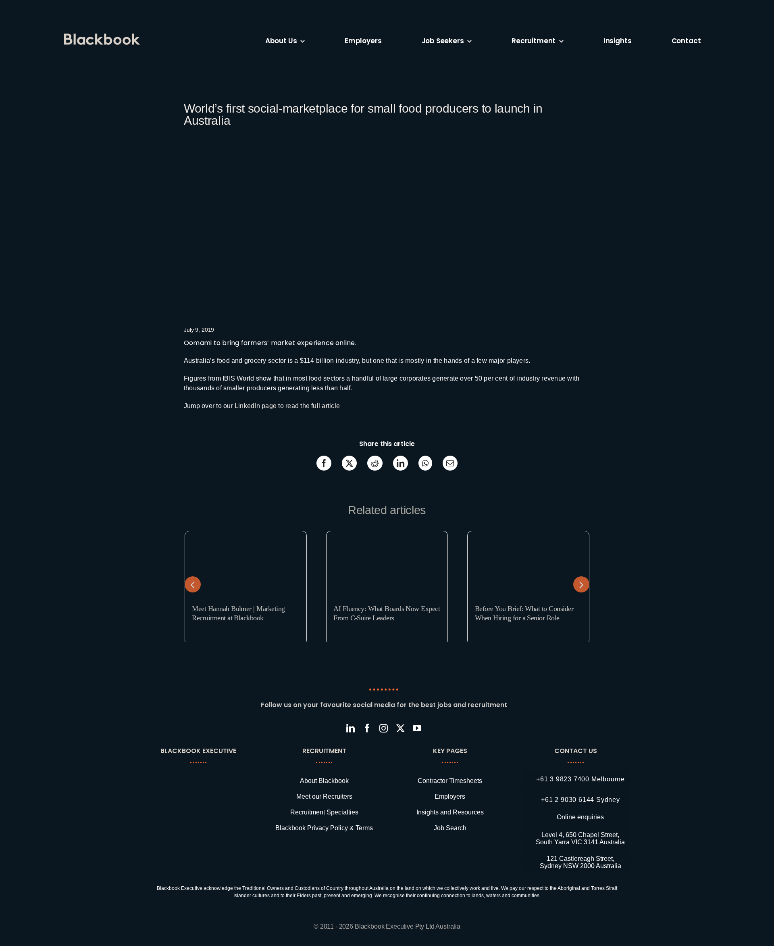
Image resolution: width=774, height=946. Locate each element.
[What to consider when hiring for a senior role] (528, 534)
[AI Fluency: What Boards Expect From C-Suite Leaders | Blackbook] (387, 534)
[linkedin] (350, 728)
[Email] (450, 463)
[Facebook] (323, 463)
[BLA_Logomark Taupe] (204, 775)
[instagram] (383, 728)
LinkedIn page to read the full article (287, 405)
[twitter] (400, 728)
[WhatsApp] (425, 463)
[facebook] (367, 728)
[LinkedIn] (400, 463)
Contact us (575, 751)
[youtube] (417, 728)
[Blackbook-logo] (103, 36)
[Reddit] (374, 463)
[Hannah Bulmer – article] (245, 534)
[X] (349, 463)
